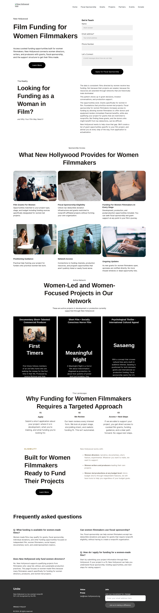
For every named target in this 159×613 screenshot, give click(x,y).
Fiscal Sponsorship (88, 7)
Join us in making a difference (120, 605)
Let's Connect (87, 54)
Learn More (37, 65)
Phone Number (88, 44)
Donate (141, 7)
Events (132, 7)
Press (82, 593)
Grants (102, 7)
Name (84, 24)
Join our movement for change (117, 594)
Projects (111, 7)
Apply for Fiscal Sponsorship (107, 72)
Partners (122, 7)
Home (74, 7)
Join (107, 589)
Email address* (88, 34)
